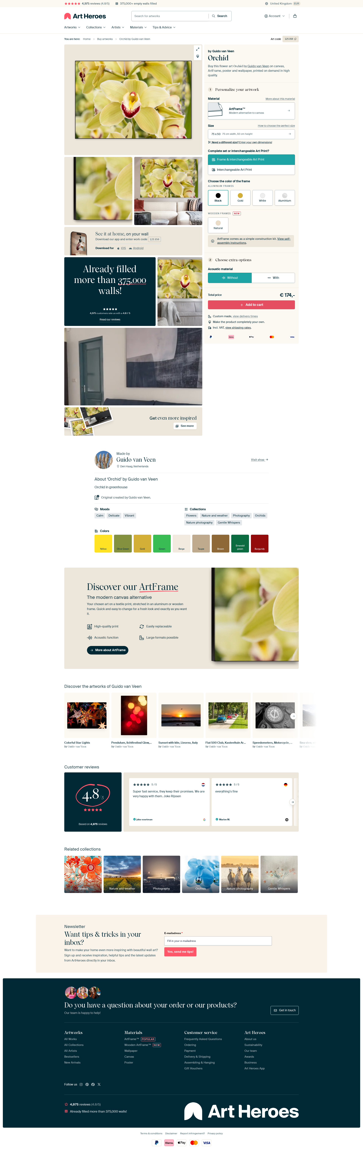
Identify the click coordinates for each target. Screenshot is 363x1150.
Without (232, 278)
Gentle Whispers (229, 522)
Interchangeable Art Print (234, 170)
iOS (123, 248)
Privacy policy (215, 1133)
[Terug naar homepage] (85, 16)
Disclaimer (171, 1133)
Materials (136, 27)
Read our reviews (110, 319)
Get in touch (287, 1010)
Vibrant (129, 515)
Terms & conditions (151, 1133)
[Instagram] (81, 1084)
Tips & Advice (162, 27)
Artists (116, 27)
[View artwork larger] (197, 49)
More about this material (280, 99)
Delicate (114, 515)
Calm (99, 515)
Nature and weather (215, 515)
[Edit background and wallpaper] (197, 56)
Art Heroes (254, 1032)
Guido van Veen (223, 51)
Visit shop (258, 460)
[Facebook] (93, 1084)
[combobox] (170, 16)
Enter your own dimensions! (242, 142)
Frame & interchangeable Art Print (240, 159)
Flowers (191, 515)
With (276, 278)
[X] (99, 1084)
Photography (241, 515)
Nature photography (199, 522)
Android (138, 248)
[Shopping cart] (295, 16)
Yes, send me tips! (180, 951)
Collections (94, 27)
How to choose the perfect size (276, 125)
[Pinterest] (87, 1084)
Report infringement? (192, 1133)
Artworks (70, 27)
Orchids (260, 515)
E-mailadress (173, 933)
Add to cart (254, 304)
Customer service (200, 1032)
